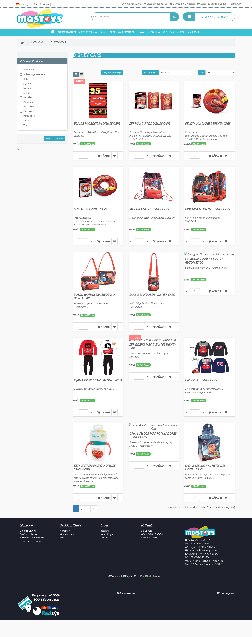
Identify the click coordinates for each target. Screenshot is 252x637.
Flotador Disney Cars (90, 209)
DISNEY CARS (58, 42)
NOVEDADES (67, 32)
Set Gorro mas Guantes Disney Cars (152, 346)
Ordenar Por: (150, 72)
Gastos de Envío (28, 534)
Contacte (65, 530)
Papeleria (28, 102)
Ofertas (105, 537)
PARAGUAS (28, 106)
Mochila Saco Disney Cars (149, 209)
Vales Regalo (107, 534)
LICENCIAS (86, 32)
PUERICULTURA (174, 32)
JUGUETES (107, 32)
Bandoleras (29, 69)
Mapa (63, 537)
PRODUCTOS (148, 32)
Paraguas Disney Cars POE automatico (204, 260)
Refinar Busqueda (54, 138)
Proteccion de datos (30, 541)
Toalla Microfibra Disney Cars (97, 123)
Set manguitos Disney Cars (149, 123)
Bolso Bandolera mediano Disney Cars (94, 296)
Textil (26, 125)
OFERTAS (194, 32)
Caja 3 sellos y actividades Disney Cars (205, 467)
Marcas (105, 530)
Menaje (27, 92)
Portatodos (29, 115)
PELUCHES (126, 32)
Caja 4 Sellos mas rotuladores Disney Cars (152, 435)
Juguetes (27, 83)
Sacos (26, 120)
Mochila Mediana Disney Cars (207, 209)
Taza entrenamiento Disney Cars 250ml (94, 467)
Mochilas (27, 97)
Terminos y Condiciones (32, 537)
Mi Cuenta (146, 530)
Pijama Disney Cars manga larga (98, 380)
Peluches (27, 111)
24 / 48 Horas (87, 143)
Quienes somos (28, 530)
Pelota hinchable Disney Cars (207, 123)
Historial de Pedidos (152, 534)
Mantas (27, 88)
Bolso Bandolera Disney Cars (152, 294)
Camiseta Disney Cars (201, 380)
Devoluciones (67, 534)
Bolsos (26, 78)
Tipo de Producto (32, 61)
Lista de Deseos (149, 537)
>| (94, 508)
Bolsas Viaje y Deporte (34, 74)
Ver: (202, 72)
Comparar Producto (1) (112, 72)
